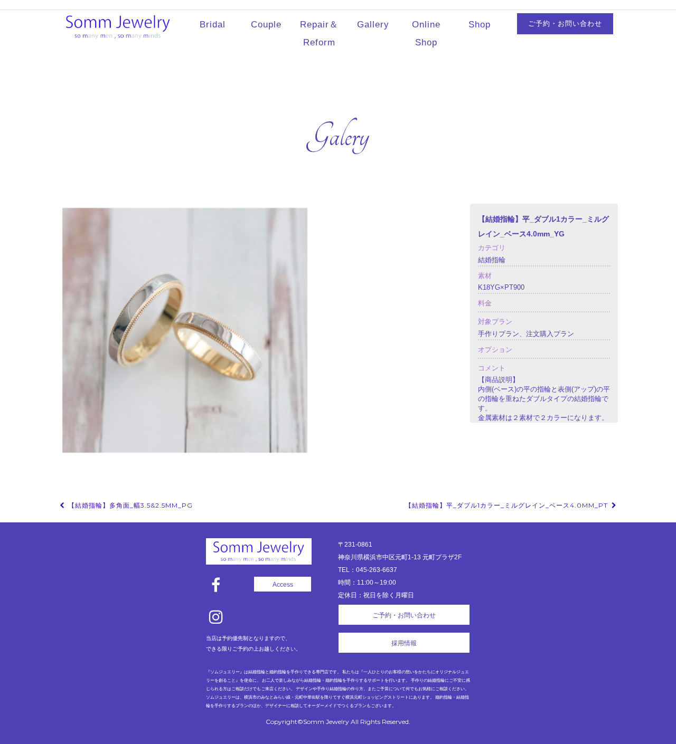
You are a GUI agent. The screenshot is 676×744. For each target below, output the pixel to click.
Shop (479, 25)
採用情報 (404, 643)
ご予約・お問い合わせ (565, 23)
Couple (266, 25)
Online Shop (426, 33)
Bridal (213, 25)
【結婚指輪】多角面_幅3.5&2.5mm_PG (129, 505)
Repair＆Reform (319, 33)
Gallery (373, 25)
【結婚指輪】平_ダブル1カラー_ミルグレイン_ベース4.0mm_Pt (507, 505)
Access (283, 584)
